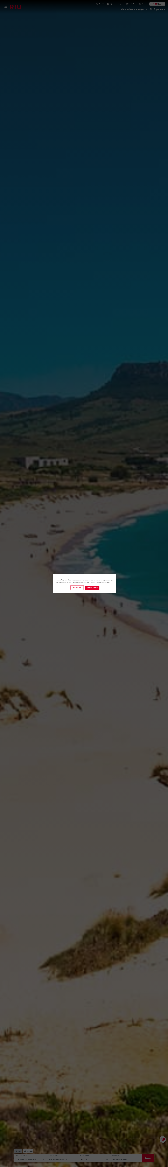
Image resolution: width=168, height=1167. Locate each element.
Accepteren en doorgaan (92, 587)
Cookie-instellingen (77, 587)
